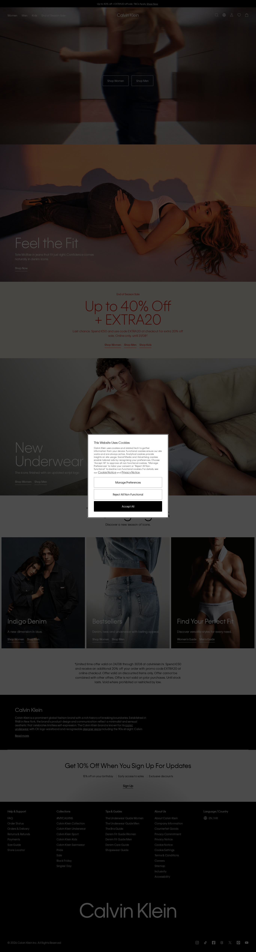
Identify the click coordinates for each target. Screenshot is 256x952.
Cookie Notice (107, 472)
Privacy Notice (131, 472)
